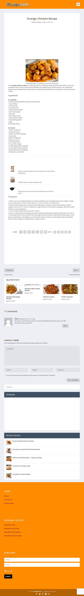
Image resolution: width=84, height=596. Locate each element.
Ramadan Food (9, 525)
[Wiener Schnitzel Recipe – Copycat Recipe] (8, 459)
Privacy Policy (9, 503)
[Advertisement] (42, 41)
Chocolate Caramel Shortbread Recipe (26, 449)
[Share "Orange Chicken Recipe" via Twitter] (25, 232)
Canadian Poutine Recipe (21, 474)
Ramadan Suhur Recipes (13, 536)
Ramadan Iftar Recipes (12, 532)
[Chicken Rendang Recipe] (14, 289)
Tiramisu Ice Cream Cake (21, 466)
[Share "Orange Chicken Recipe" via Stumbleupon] (37, 232)
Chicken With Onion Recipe (32, 289)
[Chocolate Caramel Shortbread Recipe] (8, 450)
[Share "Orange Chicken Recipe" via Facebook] (21, 232)
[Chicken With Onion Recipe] (33, 285)
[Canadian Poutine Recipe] (8, 475)
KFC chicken (35, 211)
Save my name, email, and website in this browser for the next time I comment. (31, 375)
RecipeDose (37, 591)
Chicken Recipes (36, 22)
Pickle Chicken (67, 297)
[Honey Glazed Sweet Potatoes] (8, 442)
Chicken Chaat (48, 297)
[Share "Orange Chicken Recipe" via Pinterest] (33, 232)
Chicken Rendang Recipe (13, 298)
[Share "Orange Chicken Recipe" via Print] (45, 232)
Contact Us (8, 500)
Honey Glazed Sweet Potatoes (23, 441)
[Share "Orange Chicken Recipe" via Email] (41, 232)
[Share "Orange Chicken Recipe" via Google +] (29, 232)
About (6, 496)
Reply (65, 326)
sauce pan (17, 201)
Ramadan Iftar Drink (11, 528)
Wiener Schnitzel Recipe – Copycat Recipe (27, 458)
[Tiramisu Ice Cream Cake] (8, 467)
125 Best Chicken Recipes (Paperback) (29, 182)
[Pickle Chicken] (69, 289)
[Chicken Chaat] (51, 289)
